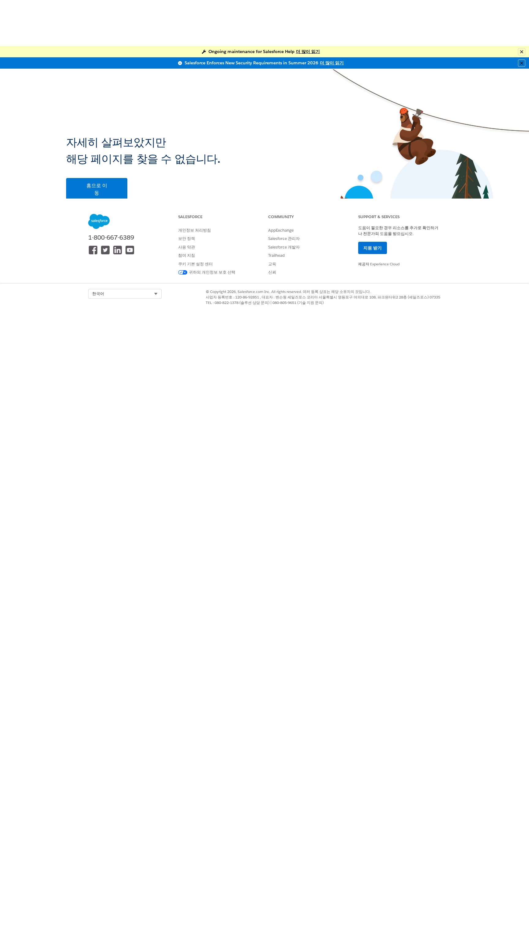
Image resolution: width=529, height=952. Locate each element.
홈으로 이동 (96, 189)
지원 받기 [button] (372, 248)
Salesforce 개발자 (284, 247)
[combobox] (125, 294)
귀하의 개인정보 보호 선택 (212, 272)
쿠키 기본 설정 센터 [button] (195, 264)
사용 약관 (186, 247)
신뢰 (272, 272)
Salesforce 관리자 (284, 238)
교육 (272, 264)
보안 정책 (186, 238)
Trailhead (276, 255)
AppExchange (281, 230)
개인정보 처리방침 (194, 230)
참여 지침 (186, 255)
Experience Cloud (385, 264)
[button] (125, 294)
